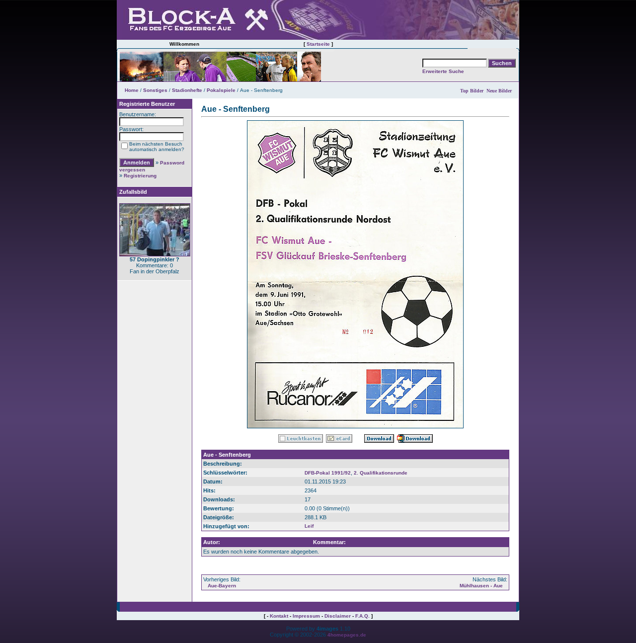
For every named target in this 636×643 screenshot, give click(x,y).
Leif (309, 526)
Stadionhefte (187, 90)
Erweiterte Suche (443, 71)
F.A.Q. (362, 616)
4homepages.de (346, 635)
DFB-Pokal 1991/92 (328, 473)
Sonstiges (155, 90)
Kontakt (279, 616)
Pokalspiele (221, 90)
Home (132, 90)
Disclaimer (337, 616)
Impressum (306, 616)
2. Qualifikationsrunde (380, 473)
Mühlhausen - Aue (481, 585)
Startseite (318, 44)
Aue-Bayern (222, 585)
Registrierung (140, 175)
